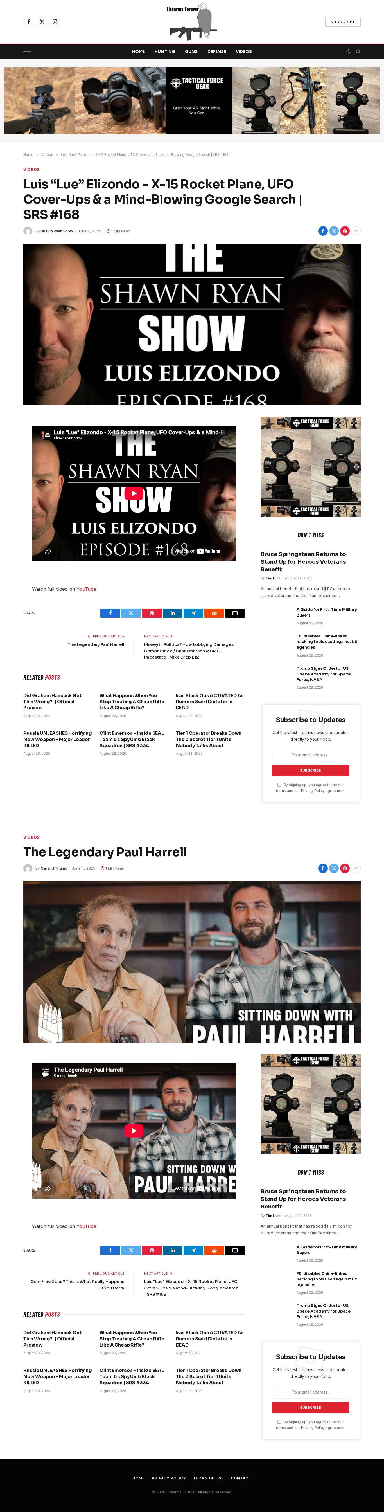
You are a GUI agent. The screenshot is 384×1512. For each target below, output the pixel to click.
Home (138, 51)
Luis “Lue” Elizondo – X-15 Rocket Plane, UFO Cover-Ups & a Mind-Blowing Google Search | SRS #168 (191, 1288)
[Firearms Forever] (192, 22)
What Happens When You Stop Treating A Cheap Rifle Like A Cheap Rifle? (132, 702)
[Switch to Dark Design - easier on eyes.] (348, 51)
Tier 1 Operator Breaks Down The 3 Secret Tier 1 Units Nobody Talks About (209, 739)
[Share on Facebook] (323, 231)
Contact (241, 1478)
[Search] (358, 51)
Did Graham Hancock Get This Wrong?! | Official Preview (52, 702)
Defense (216, 51)
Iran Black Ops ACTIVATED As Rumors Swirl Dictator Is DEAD (210, 702)
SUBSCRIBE (343, 21)
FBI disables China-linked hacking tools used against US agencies (327, 641)
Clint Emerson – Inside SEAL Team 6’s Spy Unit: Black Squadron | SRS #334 (132, 739)
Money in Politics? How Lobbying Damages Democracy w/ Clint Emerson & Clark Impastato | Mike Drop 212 (189, 651)
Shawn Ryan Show (57, 231)
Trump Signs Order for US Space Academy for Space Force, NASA (324, 674)
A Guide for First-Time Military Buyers (327, 612)
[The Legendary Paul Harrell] (192, 962)
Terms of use (208, 1478)
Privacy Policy (313, 790)
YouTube (86, 589)
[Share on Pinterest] (345, 231)
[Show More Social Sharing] (356, 231)
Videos (244, 51)
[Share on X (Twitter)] (334, 231)
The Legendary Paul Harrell (96, 644)
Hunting (165, 51)
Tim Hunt (273, 578)
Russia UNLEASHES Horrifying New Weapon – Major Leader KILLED (57, 739)
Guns (191, 51)
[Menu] (27, 51)
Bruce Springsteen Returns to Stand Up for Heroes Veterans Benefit (303, 562)
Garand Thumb (54, 868)
